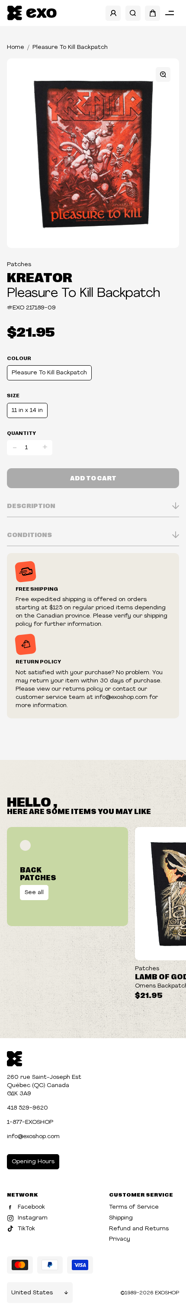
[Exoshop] (14, 1058)
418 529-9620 (27, 1108)
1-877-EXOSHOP (30, 1122)
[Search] (133, 13)
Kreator (39, 276)
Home (15, 47)
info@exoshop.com (33, 1136)
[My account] (113, 13)
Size (13, 395)
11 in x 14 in (27, 410)
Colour (19, 358)
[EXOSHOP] (32, 13)
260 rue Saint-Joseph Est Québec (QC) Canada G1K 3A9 (44, 1085)
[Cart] (152, 13)
